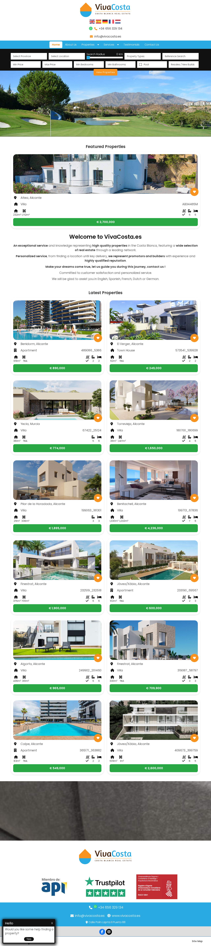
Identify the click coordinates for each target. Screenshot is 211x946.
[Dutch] (118, 21)
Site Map (197, 941)
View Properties (105, 72)
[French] (111, 21)
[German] (105, 21)
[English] (92, 21)
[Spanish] (99, 21)
